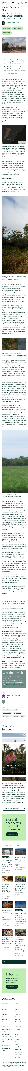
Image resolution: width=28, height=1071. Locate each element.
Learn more (11, 834)
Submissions (18, 1019)
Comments (6, 28)
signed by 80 (22, 189)
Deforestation (7, 713)
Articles (4, 1012)
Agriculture (6, 710)
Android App (18, 1052)
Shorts (4, 1017)
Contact (17, 1009)
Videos (3, 1007)
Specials (4, 1014)
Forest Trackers (21, 24)
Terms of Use (19, 1022)
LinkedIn (17, 1029)
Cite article (6, 32)
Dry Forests (17, 713)
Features (4, 1019)
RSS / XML (18, 1057)
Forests (16, 716)
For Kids (4, 1032)
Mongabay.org (6, 1034)
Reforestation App (7, 1037)
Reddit (17, 1044)
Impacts (17, 1014)
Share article (17, 28)
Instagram (18, 1032)
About (16, 1007)
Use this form (12, 661)
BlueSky (17, 1047)
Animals (15, 710)
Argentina (14, 24)
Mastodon (18, 1049)
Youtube (17, 1034)
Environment (6, 716)
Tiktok (17, 1042)
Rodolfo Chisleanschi (13, 22)
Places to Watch (7, 633)
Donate (17, 1012)
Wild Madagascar (7, 1029)
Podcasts (4, 1009)
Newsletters (18, 1017)
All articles (6, 962)
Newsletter (11, 986)
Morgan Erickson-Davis (13, 695)
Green (22, 716)
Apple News (18, 1054)
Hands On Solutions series (11, 808)
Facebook (18, 1039)
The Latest (5, 1022)
